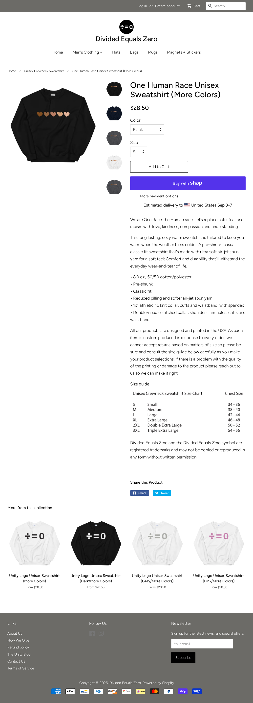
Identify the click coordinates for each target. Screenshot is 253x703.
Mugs (152, 52)
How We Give (18, 640)
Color (135, 120)
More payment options (159, 196)
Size (134, 142)
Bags (134, 52)
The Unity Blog (18, 654)
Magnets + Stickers (184, 52)
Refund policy (18, 647)
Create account (167, 6)
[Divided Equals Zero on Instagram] (101, 634)
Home (57, 52)
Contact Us (16, 661)
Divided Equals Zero (125, 683)
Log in (142, 6)
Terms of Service (20, 668)
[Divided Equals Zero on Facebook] (92, 634)
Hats (116, 52)
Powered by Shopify (158, 683)
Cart (196, 6)
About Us (14, 633)
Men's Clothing (86, 52)
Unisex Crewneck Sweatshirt (44, 71)
